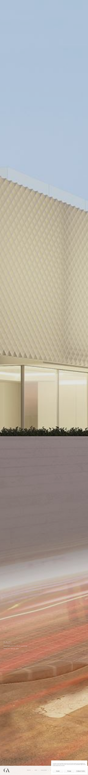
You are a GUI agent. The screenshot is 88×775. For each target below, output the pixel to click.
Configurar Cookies (80, 771)
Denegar (69, 771)
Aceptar (58, 771)
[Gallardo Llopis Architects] (7, 772)
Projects (29, 770)
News (36, 770)
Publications (44, 770)
